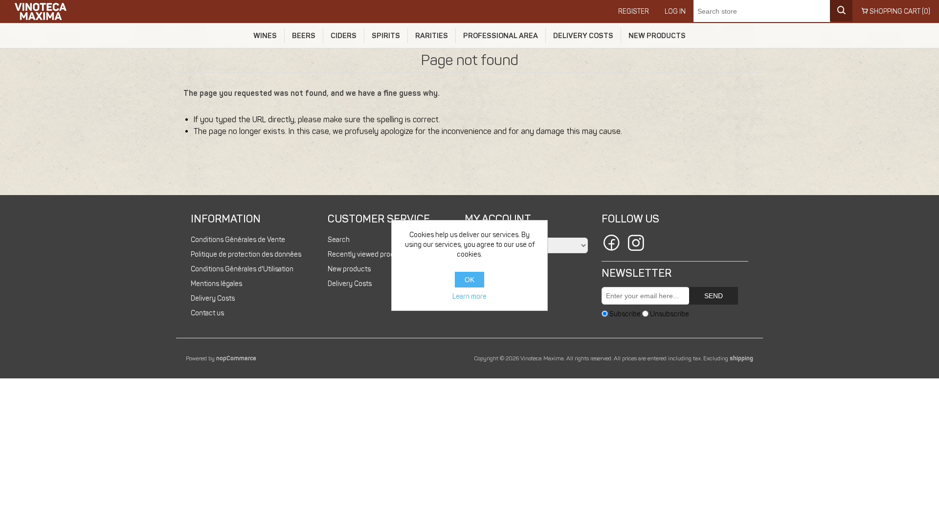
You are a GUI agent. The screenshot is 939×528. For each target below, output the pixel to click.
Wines (265, 35)
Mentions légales (216, 284)
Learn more (469, 296)
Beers (303, 35)
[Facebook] (611, 244)
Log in (675, 11)
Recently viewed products (368, 254)
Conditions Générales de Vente (238, 240)
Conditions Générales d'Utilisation (242, 269)
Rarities (431, 35)
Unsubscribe (669, 313)
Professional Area (500, 35)
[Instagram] (636, 244)
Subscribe (625, 313)
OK (469, 280)
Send (713, 296)
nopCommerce (236, 358)
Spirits (386, 35)
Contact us (207, 313)
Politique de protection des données (246, 254)
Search (339, 240)
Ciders (344, 35)
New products (657, 35)
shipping (741, 358)
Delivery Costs (583, 35)
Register (633, 11)
